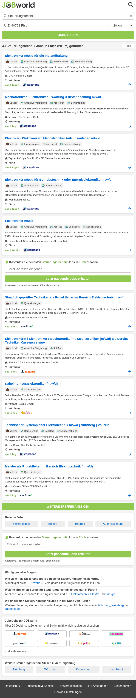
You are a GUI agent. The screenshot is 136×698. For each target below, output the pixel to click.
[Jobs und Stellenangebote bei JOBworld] (18, 5)
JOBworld (34, 582)
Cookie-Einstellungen (68, 692)
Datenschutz (13, 685)
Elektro (52, 523)
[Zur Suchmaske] (131, 5)
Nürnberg (104, 605)
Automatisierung (113, 523)
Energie (80, 523)
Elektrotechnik (21, 523)
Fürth (52, 46)
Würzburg (118, 605)
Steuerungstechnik (21, 46)
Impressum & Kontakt (40, 685)
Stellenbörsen (122, 685)
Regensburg (13, 608)
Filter (128, 45)
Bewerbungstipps (71, 685)
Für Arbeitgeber (97, 685)
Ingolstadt (117, 669)
